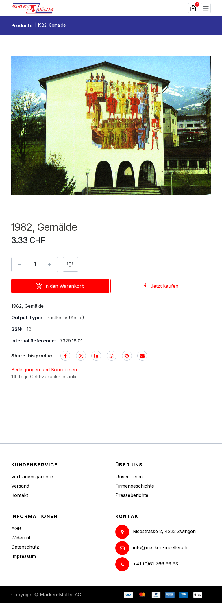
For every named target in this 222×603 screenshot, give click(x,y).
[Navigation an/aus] (206, 8)
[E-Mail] (142, 356)
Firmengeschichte (134, 486)
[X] (81, 356)
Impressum (23, 556)
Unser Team (129, 477)
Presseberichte (131, 495)
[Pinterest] (127, 356)
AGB (16, 528)
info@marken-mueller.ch (160, 547)
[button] (70, 264)
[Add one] (49, 264)
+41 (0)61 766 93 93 (155, 564)
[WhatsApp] (111, 356)
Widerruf (21, 538)
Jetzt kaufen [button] (164, 286)
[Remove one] (19, 264)
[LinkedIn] (96, 356)
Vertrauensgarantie (32, 477)
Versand (20, 486)
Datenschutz (25, 547)
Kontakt (19, 495)
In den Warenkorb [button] (64, 286)
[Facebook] (65, 356)
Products (21, 25)
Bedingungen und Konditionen (44, 370)
